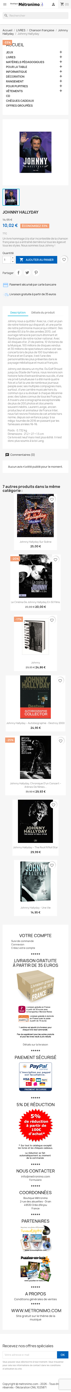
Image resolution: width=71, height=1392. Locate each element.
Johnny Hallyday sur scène (36, 541)
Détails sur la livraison (35, 1044)
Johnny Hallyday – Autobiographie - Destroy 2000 (35, 723)
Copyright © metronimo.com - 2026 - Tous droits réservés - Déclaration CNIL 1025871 (33, 1385)
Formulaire (35, 1179)
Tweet (27, 272)
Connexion (17, 944)
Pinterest (36, 272)
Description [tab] (18, 312)
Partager (18, 272)
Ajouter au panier (36, 260)
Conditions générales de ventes (35, 1299)
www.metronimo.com (36, 1311)
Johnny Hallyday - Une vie (36, 907)
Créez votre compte (23, 948)
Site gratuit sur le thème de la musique (35, 1317)
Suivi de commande (22, 941)
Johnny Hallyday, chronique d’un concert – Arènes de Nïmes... (35, 785)
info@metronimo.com (35, 1176)
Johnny (35, 662)
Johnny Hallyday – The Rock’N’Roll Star (35, 847)
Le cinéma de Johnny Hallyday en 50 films (35, 602)
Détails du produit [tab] (43, 312)
